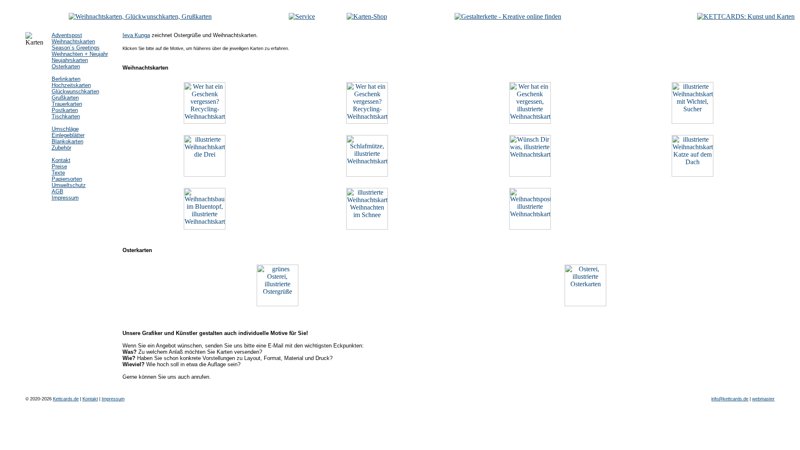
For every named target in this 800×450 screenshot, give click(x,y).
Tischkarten (66, 116)
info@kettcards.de (729, 398)
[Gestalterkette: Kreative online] (508, 16)
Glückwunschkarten (75, 91)
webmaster (763, 398)
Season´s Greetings (76, 48)
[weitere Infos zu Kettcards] (302, 16)
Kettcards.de (66, 398)
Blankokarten (67, 141)
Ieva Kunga (136, 35)
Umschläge (65, 129)
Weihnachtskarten (73, 41)
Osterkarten (66, 66)
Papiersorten (67, 179)
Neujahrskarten (70, 60)
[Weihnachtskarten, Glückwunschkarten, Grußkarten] (140, 16)
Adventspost (67, 35)
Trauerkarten (67, 104)
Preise (59, 166)
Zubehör (61, 148)
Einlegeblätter (68, 135)
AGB (57, 191)
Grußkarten (65, 98)
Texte (58, 173)
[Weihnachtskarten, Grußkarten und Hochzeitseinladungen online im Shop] (367, 16)
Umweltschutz (69, 185)
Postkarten (65, 110)
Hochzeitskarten (71, 85)
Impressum (65, 198)
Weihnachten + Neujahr (80, 54)
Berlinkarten (66, 79)
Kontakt (61, 160)
